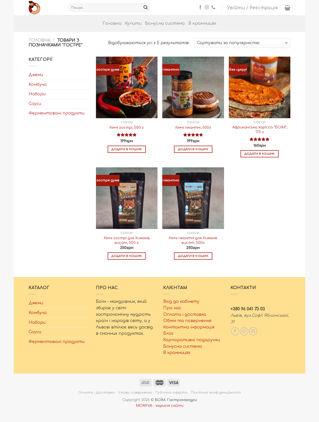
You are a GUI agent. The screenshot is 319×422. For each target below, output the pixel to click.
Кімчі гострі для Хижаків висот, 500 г (127, 240)
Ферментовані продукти (56, 113)
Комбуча (38, 84)
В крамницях (202, 23)
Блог (168, 333)
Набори (37, 94)
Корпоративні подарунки (191, 340)
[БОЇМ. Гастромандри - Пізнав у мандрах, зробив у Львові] (45, 7)
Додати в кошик (126, 149)
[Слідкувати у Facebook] (200, 7)
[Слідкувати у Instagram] (207, 7)
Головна (112, 23)
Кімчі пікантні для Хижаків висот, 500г (193, 240)
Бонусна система (165, 23)
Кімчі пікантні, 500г (193, 127)
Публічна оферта (171, 392)
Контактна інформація (188, 327)
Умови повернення (135, 392)
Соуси (35, 104)
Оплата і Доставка (96, 392)
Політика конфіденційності (216, 392)
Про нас (172, 308)
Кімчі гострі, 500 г (126, 127)
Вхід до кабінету (181, 301)
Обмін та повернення (187, 320)
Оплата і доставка (184, 314)
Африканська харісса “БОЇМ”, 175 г (259, 129)
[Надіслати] (145, 7)
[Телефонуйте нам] (213, 7)
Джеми (36, 75)
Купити (133, 23)
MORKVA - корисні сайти (159, 406)
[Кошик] (287, 7)
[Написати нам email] (253, 331)
